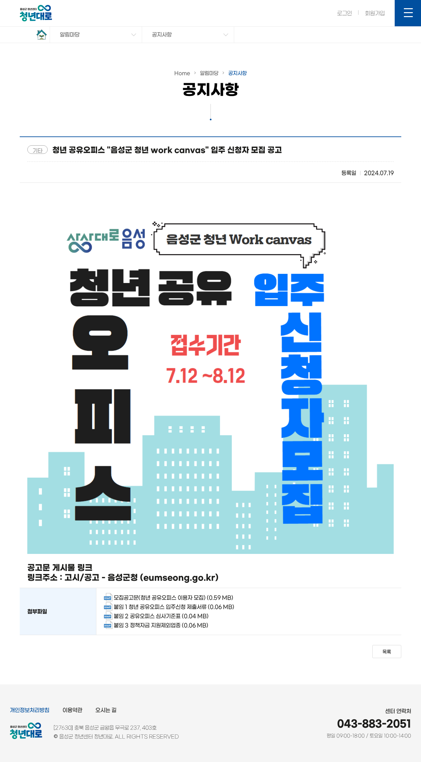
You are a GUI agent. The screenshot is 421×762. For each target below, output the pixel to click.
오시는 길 (105, 710)
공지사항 (162, 34)
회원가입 (375, 13)
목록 (387, 652)
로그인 (344, 13)
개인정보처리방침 (29, 710)
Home (182, 73)
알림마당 (70, 34)
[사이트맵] (408, 13)
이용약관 (72, 710)
